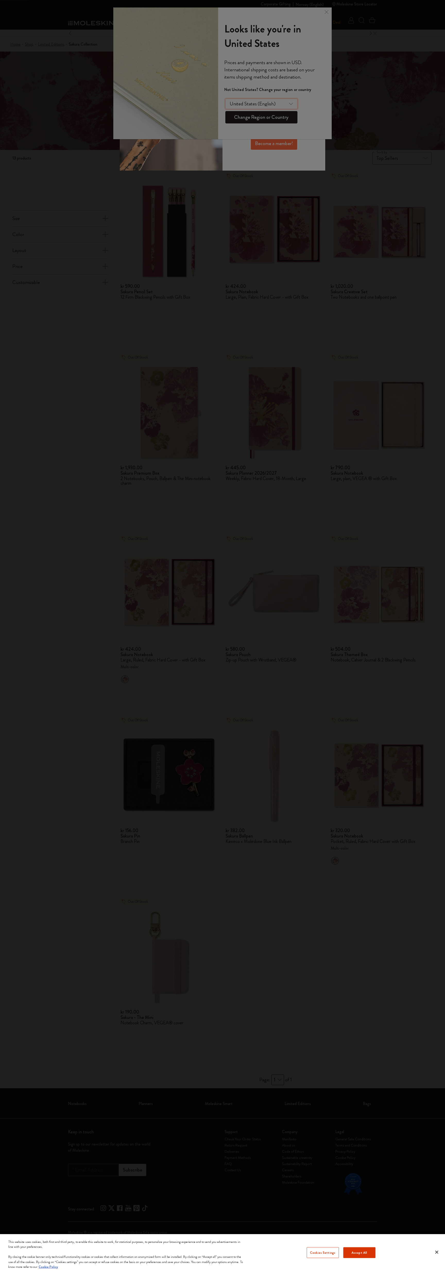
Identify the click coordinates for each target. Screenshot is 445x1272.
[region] (222, 1253)
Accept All (359, 1252)
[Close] (436, 1252)
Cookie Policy (48, 1266)
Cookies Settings (322, 1252)
